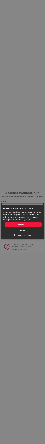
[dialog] (22, 222)
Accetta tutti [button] (23, 225)
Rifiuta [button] (23, 230)
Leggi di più (26, 219)
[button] (22, 235)
